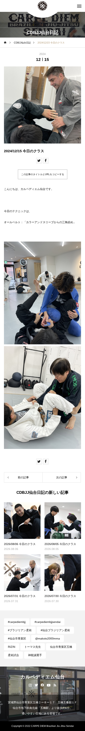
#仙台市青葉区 (17, 638)
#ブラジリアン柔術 (20, 630)
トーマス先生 (32, 646)
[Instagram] (30, 685)
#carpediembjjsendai (47, 621)
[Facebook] (42, 685)
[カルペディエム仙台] (42, 6)
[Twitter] (36, 685)
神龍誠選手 (35, 655)
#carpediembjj (17, 621)
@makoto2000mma (47, 638)
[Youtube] (49, 685)
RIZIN (11, 646)
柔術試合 (13, 655)
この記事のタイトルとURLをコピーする (42, 174)
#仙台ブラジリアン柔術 (55, 630)
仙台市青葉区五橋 (61, 646)
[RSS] (55, 685)
